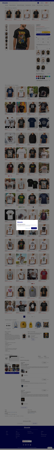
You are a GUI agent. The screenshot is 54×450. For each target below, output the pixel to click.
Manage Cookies (28, 228)
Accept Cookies (34, 228)
